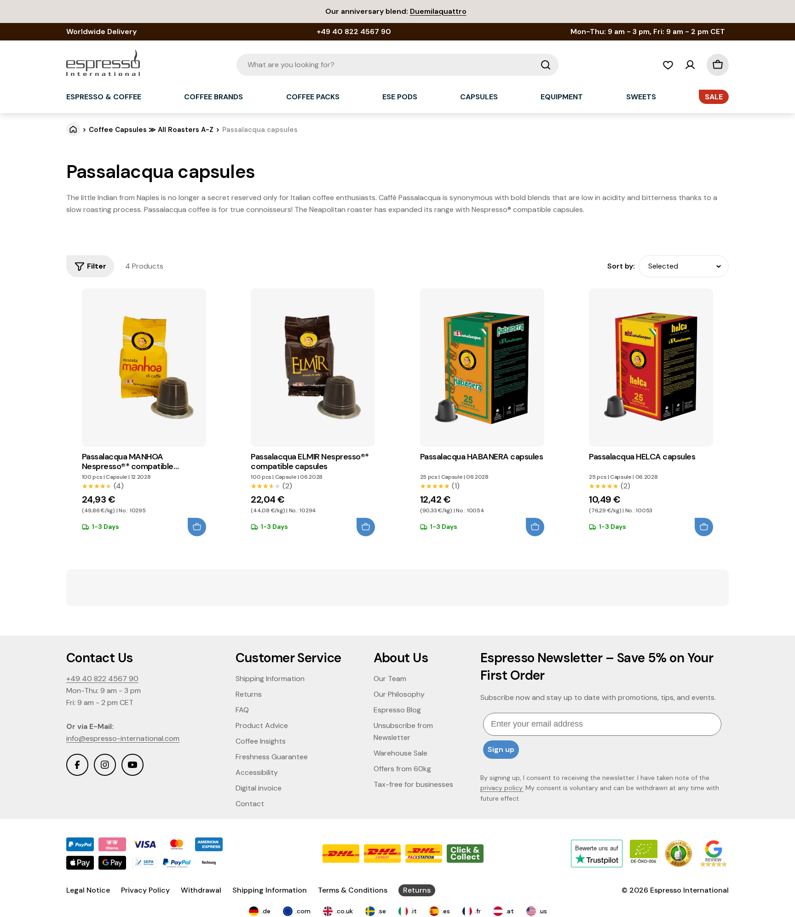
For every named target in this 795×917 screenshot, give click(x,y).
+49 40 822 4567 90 (102, 678)
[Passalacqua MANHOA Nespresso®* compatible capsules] (144, 367)
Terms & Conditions (352, 890)
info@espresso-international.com (122, 738)
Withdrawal (201, 890)
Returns (417, 890)
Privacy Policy (145, 890)
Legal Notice (88, 890)
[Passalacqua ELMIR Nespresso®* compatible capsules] (313, 367)
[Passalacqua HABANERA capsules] (482, 367)
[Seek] (545, 64)
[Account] (690, 64)
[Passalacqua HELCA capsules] (651, 367)
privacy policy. (502, 788)
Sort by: (621, 266)
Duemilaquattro (438, 11)
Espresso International (689, 890)
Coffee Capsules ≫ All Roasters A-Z (151, 129)
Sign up (501, 749)
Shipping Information (269, 890)
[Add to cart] (197, 527)
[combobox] (397, 65)
